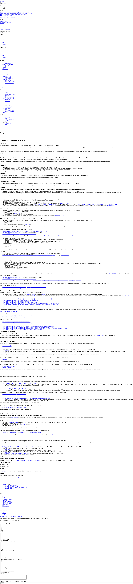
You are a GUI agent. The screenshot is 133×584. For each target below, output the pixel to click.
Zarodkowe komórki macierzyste (10, 94)
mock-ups (28, 294)
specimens (33, 294)
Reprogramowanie (8, 107)
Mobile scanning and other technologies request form (11, 428)
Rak (3, 68)
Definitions (4, 497)
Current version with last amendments (8, 366)
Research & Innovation (100, 335)
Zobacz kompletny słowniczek (5, 29)
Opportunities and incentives (7, 499)
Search (1, 31)
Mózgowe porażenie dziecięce (9, 81)
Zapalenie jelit (4, 67)
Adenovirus (2, 23)
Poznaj (6, 118)
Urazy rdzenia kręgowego (9, 78)
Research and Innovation (6, 481)
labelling (43, 294)
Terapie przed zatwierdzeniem (9, 111)
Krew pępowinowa (8, 93)
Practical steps (4, 500)
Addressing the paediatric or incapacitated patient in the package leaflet (14, 394)
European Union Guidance (6, 503)
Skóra (3, 85)
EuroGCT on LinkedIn (12, 516)
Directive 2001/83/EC (110, 205)
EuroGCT (2, 1)
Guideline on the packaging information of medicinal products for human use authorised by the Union (19, 383)
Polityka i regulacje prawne (9, 110)
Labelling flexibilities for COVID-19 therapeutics (10, 411)
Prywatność (4, 513)
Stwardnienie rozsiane (8, 72)
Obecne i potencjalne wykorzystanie (8, 98)
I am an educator (5, 569)
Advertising (2, 26)
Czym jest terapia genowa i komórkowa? (7, 15)
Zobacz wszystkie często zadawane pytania (7, 17)
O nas (3, 128)
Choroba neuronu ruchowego (9, 83)
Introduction (4, 495)
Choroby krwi (4, 62)
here (36, 306)
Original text (7, 350)
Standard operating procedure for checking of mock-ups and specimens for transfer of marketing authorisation (20, 302)
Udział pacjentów (7, 109)
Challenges (4, 498)
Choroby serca (7, 65)
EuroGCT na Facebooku (4, 516)
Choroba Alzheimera (8, 80)
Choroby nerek (4, 73)
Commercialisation (5, 490)
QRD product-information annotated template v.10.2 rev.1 (11, 232)
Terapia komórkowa (8, 99)
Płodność (4, 87)
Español (3, 43)
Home (3, 135)
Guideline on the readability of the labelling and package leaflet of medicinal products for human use (18, 388)
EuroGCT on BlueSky (20, 516)
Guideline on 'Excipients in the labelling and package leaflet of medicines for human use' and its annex (19, 234)
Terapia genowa (7, 100)
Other (3, 573)
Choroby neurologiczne (6, 79)
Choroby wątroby (5, 74)
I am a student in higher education (8, 571)
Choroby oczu (4, 70)
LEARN (6, 121)
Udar (5, 66)
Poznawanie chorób (8, 103)
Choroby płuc (4, 75)
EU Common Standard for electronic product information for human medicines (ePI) (28, 460)
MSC (5, 96)
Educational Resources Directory (10, 119)
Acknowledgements (5, 506)
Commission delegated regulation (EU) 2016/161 (50, 204)
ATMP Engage (7, 125)
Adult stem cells (3, 24)
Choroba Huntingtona (8, 82)
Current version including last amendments (9, 345)
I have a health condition (6, 560)
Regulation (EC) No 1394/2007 (64, 203)
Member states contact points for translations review (10, 316)
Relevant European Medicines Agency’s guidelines (8, 311)
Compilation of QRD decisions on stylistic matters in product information (14, 407)
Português (4, 44)
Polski (3, 42)
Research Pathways (8, 123)
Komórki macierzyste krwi (9, 92)
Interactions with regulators (7, 501)
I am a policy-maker (5, 568)
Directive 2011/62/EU (37, 204)
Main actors (4, 496)
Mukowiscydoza (5, 69)
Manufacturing (4, 136)
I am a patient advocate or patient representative (10, 562)
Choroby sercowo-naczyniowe (7, 64)
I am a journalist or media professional (8, 570)
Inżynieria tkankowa (8, 105)
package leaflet (126, 295)
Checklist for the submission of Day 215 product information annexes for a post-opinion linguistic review (19, 315)
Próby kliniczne (7, 101)
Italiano (3, 41)
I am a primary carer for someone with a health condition (11, 561)
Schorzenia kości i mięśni (6, 76)
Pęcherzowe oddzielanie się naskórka (11, 86)
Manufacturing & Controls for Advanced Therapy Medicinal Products (13, 477)
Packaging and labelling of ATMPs (10, 488)
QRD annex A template (6, 233)
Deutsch (3, 40)
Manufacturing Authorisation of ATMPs (11, 485)
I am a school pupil (5, 572)
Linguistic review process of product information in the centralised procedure (15, 314)
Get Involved (7, 130)
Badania (3, 112)
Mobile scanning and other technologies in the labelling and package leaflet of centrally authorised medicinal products (21, 432)
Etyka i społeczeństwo (6, 108)
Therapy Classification (6, 482)
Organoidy (6, 104)
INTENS (6, 120)
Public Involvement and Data (7, 491)
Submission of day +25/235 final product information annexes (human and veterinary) (16, 322)
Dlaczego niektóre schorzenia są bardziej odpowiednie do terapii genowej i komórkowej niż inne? (16, 13)
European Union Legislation (7, 502)
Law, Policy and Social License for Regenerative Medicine (14, 127)
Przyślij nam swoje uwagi (22, 507)
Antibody (2, 27)
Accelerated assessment (4, 21)
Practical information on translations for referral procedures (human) (13, 317)
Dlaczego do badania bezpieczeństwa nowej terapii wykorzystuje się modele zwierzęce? (14, 12)
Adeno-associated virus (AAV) (5, 22)
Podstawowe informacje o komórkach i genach (10, 91)
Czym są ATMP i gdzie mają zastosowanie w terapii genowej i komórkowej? (13, 14)
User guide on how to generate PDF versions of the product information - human (15, 321)
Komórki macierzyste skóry (9, 97)
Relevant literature (5, 504)
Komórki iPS (7, 95)
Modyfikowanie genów (8, 106)
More (3, 505)
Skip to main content (3, 0)
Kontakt (6, 129)
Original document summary (7, 346)
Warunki (3, 512)
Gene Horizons (7, 117)
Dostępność (4, 514)
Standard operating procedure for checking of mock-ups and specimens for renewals (16, 301)
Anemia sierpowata (8, 63)
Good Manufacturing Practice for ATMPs (11, 486)
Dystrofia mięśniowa (8, 77)
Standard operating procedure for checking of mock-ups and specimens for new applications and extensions (20, 300)
